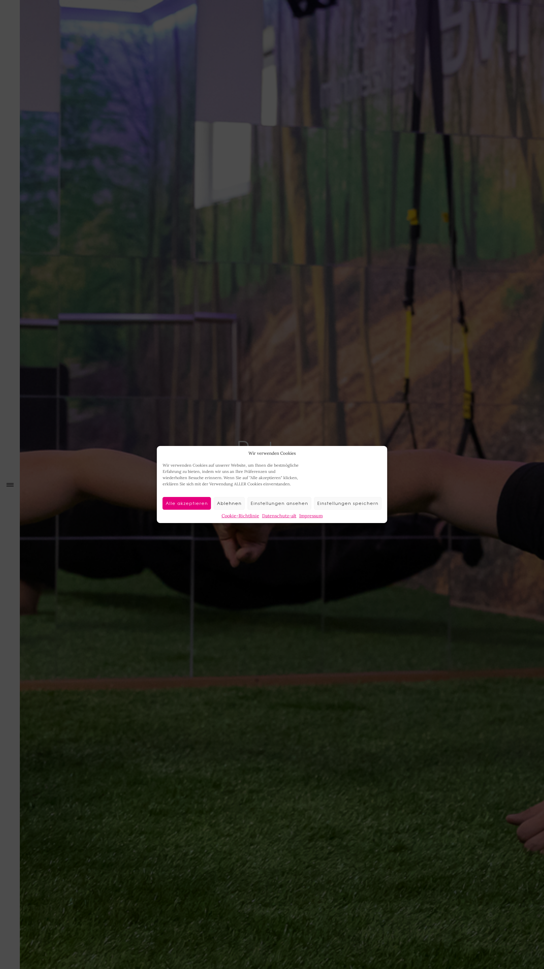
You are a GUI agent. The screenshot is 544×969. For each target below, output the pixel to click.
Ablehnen (229, 503)
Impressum (311, 515)
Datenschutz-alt (279, 515)
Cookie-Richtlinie (240, 515)
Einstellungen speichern (348, 503)
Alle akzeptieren (187, 503)
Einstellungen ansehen (279, 503)
